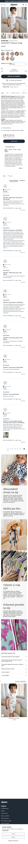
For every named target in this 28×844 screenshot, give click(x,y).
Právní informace (5, 818)
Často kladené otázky (6, 820)
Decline (13, 837)
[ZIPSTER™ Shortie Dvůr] (14, 700)
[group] (14, 135)
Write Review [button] (14, 141)
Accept (13, 833)
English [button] (20, 168)
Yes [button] (14, 208)
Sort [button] (4, 176)
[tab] (13, 181)
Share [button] (20, 208)
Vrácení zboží (4, 813)
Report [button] (16, 208)
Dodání (2, 811)
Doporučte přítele (5, 823)
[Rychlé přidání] (2, 715)
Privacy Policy (5, 830)
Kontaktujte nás (4, 808)
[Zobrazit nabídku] (1, 4)
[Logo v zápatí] (4, 802)
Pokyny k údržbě (5, 816)
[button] (14, 40)
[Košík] (26, 4)
